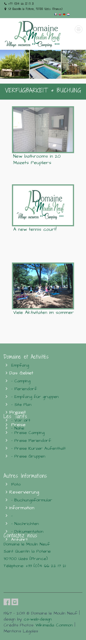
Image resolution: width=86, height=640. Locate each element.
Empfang (20, 365)
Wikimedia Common (54, 625)
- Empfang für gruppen (35, 397)
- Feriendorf (24, 389)
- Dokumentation (27, 531)
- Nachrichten (25, 524)
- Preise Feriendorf (31, 440)
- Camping (20, 381)
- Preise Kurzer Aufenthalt (38, 448)
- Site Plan (21, 405)
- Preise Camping (27, 433)
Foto (16, 484)
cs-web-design (38, 619)
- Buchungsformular (31, 500)
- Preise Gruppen (28, 456)
